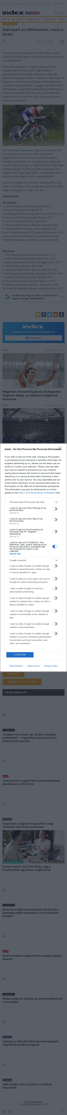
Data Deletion (16, 666)
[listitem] (33, 502)
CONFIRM (20, 655)
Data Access (33, 666)
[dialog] (33, 557)
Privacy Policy (51, 666)
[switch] (55, 508)
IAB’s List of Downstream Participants (37, 492)
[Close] (61, 449)
